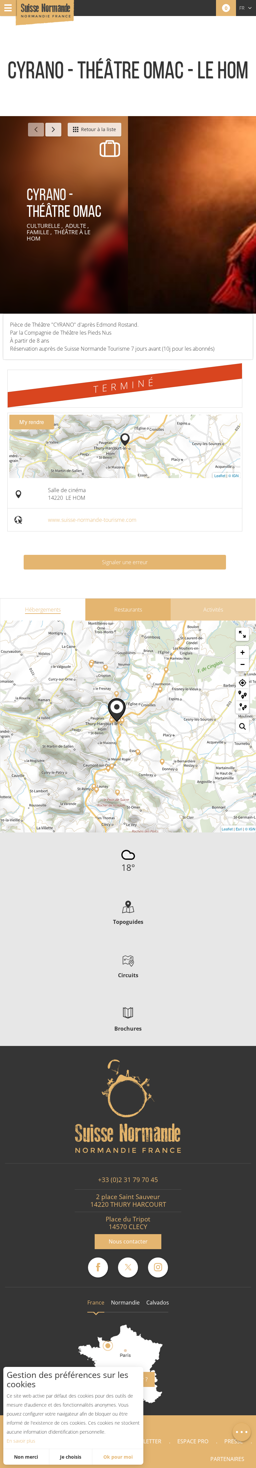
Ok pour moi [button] (118, 1457)
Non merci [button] (26, 1457)
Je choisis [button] (70, 1457)
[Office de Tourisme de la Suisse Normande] (45, 13)
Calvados (157, 1302)
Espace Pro (192, 1441)
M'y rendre (31, 422)
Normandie (125, 1302)
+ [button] (242, 652)
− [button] (242, 664)
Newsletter (144, 1441)
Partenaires (227, 1459)
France (95, 1302)
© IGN (233, 475)
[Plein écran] (242, 634)
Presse (233, 1441)
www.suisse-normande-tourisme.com (92, 519)
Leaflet (219, 475)
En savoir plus (21, 1441)
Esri (239, 828)
